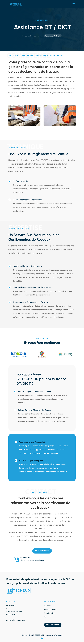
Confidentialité (49, 613)
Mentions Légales (50, 609)
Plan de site (48, 617)
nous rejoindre (52, 625)
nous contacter (42, 551)
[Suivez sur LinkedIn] (42, 638)
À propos (47, 606)
